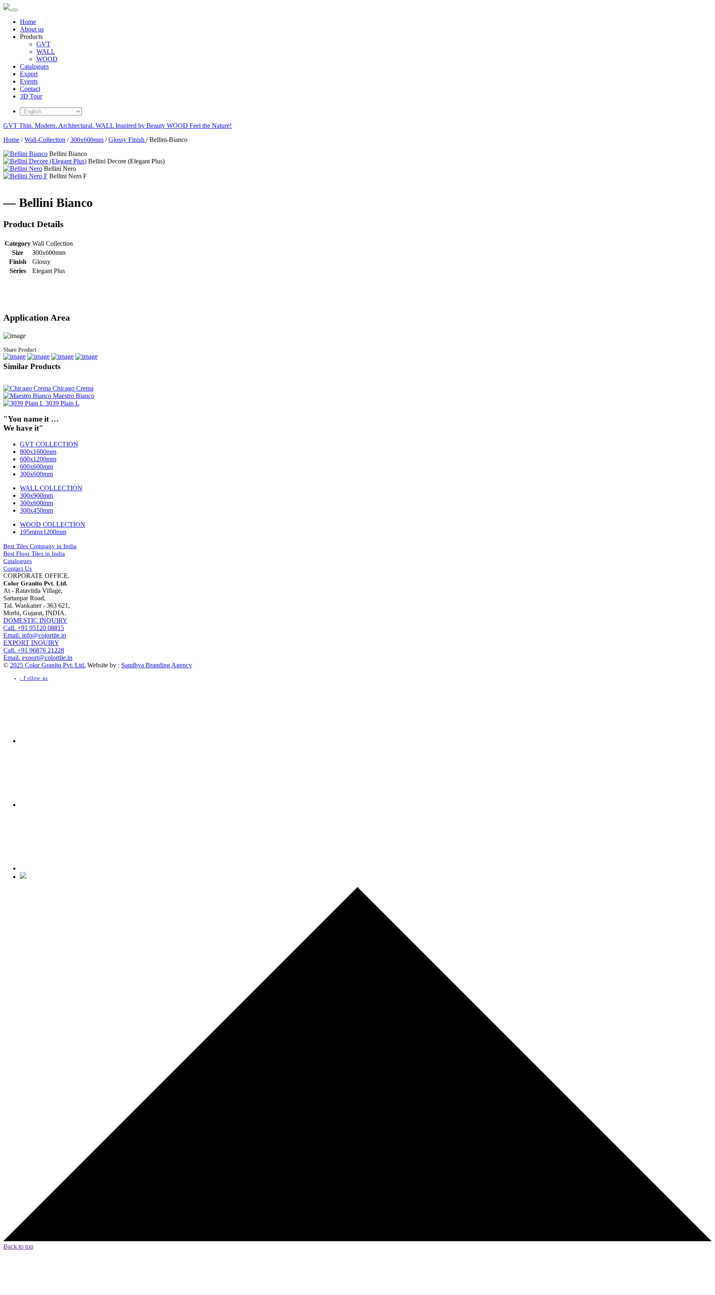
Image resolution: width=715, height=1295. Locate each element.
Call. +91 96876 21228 (33, 646)
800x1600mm (38, 451)
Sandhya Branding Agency (156, 665)
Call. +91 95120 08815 (35, 624)
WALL (45, 51)
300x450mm (36, 510)
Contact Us (17, 568)
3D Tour (31, 96)
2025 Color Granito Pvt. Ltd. (48, 665)
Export (29, 73)
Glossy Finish (127, 139)
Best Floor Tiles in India (34, 553)
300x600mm (86, 139)
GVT (43, 44)
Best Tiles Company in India (40, 546)
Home (28, 21)
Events (29, 81)
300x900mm (36, 495)
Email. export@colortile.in (37, 657)
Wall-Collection (44, 139)
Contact (30, 88)
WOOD (47, 58)
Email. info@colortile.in (34, 635)
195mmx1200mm (43, 531)
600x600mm (36, 466)
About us (32, 29)
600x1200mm (38, 459)
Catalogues (34, 66)
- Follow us (34, 678)
